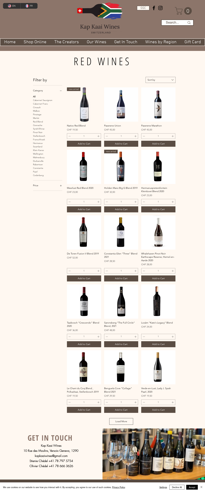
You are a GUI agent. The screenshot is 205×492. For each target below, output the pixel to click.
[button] (143, 8)
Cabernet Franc (40, 103)
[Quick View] (121, 104)
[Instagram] (160, 8)
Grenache (37, 125)
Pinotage (37, 114)
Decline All (177, 487)
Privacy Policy (118, 487)
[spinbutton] (84, 136)
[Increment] (99, 136)
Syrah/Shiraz (38, 128)
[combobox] (161, 80)
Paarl (35, 171)
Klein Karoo (38, 150)
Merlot (36, 118)
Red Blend (38, 121)
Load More (121, 421)
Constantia (38, 168)
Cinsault (37, 107)
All (34, 96)
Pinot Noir (37, 132)
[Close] (201, 487)
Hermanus (38, 143)
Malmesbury (38, 157)
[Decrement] (69, 136)
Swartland (37, 146)
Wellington (38, 153)
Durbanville (38, 161)
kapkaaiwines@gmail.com (51, 456)
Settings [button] (163, 487)
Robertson (38, 164)
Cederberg (38, 175)
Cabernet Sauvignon (42, 100)
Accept (192, 487)
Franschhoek (39, 139)
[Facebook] (154, 8)
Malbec (36, 110)
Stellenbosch (39, 136)
